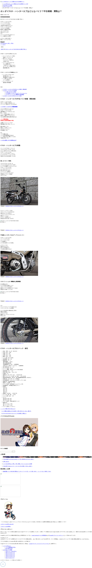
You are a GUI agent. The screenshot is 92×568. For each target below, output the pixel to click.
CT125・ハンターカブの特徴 (10, 90)
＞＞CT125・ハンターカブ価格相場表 (9, 106)
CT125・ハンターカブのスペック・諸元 (12, 95)
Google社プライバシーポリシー (56, 535)
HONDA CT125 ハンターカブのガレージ (15, 206)
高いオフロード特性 (11, 91)
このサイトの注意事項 (6, 526)
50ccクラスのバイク (10, 557)
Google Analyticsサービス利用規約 (38, 535)
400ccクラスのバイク (10, 552)
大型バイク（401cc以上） (11, 551)
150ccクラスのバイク (10, 555)
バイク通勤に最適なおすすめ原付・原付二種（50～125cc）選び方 (16, 411)
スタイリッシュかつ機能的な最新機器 (15, 94)
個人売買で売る (9, 548)
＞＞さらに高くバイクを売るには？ (9, 140)
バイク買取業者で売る (11, 547)
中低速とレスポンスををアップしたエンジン (16, 93)
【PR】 (2, 49)
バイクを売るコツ (7, 546)
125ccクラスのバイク (5, 16)
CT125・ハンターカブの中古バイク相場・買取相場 (15, 89)
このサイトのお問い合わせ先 (7, 524)
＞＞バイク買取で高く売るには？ (8, 408)
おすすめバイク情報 (7, 549)
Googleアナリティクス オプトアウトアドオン (39, 543)
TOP (15, 3)
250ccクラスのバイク (10, 553)
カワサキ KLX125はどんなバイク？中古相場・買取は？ (14, 413)
